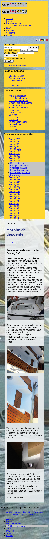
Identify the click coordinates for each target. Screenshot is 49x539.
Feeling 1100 (15, 149)
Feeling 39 (14, 211)
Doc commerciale (17, 78)
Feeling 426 (14, 192)
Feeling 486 (14, 196)
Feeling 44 (14, 213)
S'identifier (9, 61)
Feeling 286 (14, 158)
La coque (13, 129)
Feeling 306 (14, 161)
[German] (42, 40)
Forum (9, 21)
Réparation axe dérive (20, 170)
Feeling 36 (14, 208)
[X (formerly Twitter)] (12, 243)
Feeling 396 (14, 187)
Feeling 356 (14, 184)
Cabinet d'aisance (18, 168)
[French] (40, 40)
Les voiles (13, 119)
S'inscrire (10, 33)
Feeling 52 (14, 218)
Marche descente (18, 163)
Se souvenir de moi (15, 58)
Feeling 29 (14, 201)
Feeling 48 (14, 215)
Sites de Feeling (16, 76)
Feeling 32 (14, 206)
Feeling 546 (14, 199)
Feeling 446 (14, 194)
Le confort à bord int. (18, 98)
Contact (9, 35)
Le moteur (13, 115)
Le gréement (15, 117)
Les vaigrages (15, 105)
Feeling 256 (14, 156)
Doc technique (15, 81)
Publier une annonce (21, 26)
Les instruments (16, 112)
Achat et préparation (18, 96)
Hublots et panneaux (18, 108)
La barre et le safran (18, 122)
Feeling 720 (14, 139)
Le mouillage (15, 124)
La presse (13, 83)
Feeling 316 (14, 177)
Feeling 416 (14, 189)
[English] (37, 40)
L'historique (14, 85)
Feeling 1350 (15, 151)
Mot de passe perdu (18, 66)
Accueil (9, 18)
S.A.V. (9, 28)
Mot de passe (10, 53)
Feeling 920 (14, 144)
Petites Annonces (14, 23)
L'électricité (14, 110)
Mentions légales (13, 512)
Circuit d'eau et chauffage (20, 103)
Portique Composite (19, 165)
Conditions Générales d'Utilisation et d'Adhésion (28, 513)
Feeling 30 (14, 203)
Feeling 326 (14, 180)
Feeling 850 (14, 142)
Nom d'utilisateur (11, 50)
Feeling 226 (14, 153)
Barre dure (15, 175)
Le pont (12, 127)
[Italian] (44, 40)
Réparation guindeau (20, 172)
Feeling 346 (14, 182)
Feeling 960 (14, 146)
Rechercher (9, 45)
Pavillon (10, 30)
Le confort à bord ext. (18, 100)
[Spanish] (47, 40)
